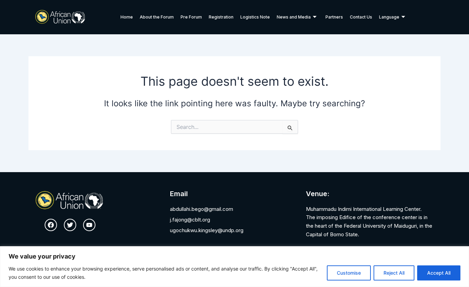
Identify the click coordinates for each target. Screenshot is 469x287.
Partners (334, 17)
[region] (234, 266)
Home (127, 17)
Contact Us (361, 17)
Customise (349, 273)
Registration (221, 17)
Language (389, 17)
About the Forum (157, 17)
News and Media (294, 17)
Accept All (438, 273)
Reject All (394, 273)
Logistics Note (255, 17)
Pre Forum (191, 17)
